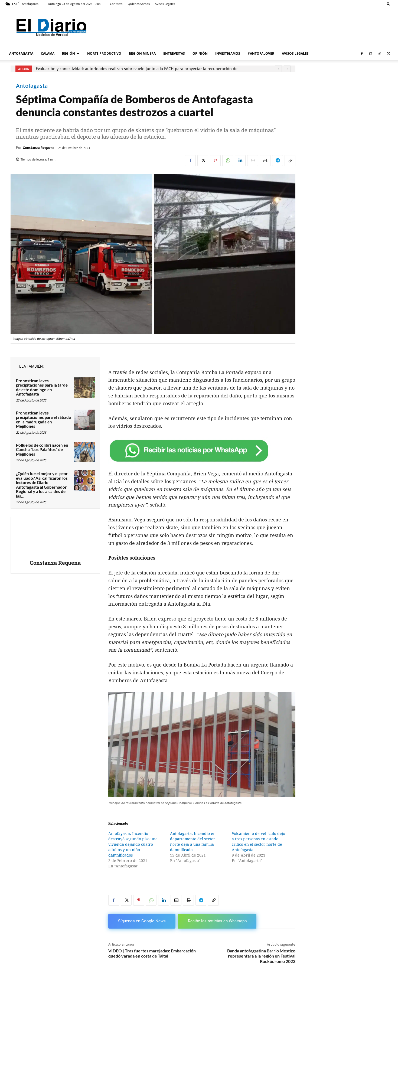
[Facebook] (362, 53)
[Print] (265, 160)
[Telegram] (277, 160)
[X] (388, 53)
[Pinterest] (215, 160)
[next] (287, 69)
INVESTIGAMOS (227, 53)
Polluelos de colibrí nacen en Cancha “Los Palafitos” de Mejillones (42, 449)
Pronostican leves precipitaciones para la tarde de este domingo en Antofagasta (42, 387)
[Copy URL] (290, 160)
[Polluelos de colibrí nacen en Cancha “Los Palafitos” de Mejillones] (84, 452)
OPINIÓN (200, 53)
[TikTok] (380, 53)
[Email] (252, 160)
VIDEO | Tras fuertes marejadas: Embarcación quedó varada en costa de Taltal (152, 953)
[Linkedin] (240, 160)
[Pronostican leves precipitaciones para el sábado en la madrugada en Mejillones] (84, 420)
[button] (388, 4)
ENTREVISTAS (174, 53)
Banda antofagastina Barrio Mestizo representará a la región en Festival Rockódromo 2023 (261, 956)
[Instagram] (371, 53)
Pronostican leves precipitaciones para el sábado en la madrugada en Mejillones (43, 419)
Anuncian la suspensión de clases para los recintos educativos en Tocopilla (105, 68)
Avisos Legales (165, 4)
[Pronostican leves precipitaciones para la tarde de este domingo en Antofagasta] (84, 387)
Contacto (116, 4)
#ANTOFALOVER (261, 53)
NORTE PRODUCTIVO (104, 53)
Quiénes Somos (139, 4)
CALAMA (47, 53)
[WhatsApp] (227, 160)
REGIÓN (68, 53)
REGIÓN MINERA (142, 53)
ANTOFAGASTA (21, 53)
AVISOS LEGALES (295, 53)
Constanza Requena (38, 147)
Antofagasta (32, 86)
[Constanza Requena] (55, 539)
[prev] (278, 69)
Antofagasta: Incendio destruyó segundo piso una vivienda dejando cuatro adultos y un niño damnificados (133, 844)
